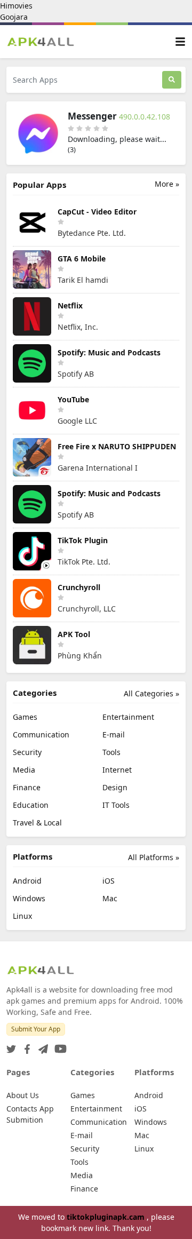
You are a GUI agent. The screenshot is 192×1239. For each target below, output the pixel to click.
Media (24, 770)
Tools (111, 752)
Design (114, 787)
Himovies (16, 6)
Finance (27, 787)
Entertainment (128, 717)
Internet (117, 770)
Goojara (14, 17)
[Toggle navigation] (180, 41)
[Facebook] (25, 1046)
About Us (22, 1095)
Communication (41, 734)
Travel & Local (37, 822)
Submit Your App (35, 1029)
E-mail (113, 734)
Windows (29, 898)
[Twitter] (11, 1046)
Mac (109, 898)
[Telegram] (41, 1046)
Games (25, 717)
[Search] (171, 80)
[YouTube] (58, 1046)
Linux (22, 916)
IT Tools (116, 805)
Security (27, 752)
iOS (108, 881)
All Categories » (151, 693)
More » (167, 184)
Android (27, 881)
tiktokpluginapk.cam (107, 1217)
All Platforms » (153, 857)
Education (31, 805)
